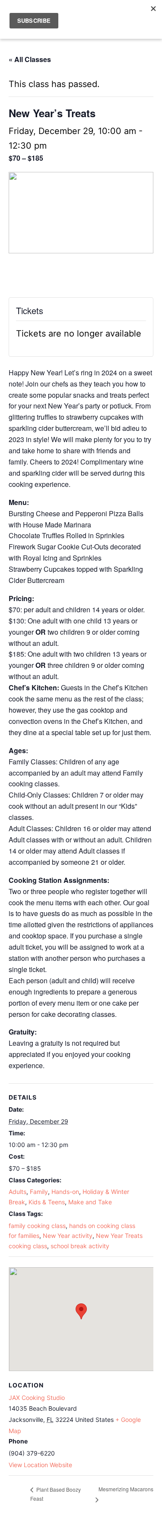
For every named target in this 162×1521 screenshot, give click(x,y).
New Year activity (67, 1235)
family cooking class (37, 1225)
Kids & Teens (47, 1202)
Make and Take (90, 1202)
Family (39, 1191)
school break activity (80, 1246)
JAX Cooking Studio (37, 1397)
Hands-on (65, 1191)
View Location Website (40, 1464)
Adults (17, 1191)
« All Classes (30, 59)
